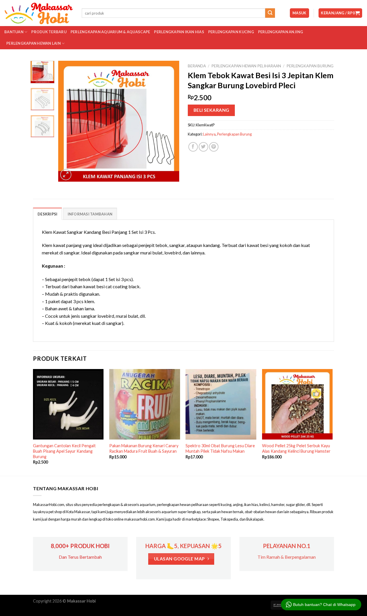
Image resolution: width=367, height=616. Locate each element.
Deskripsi (47, 214)
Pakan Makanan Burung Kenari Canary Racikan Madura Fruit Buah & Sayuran (143, 448)
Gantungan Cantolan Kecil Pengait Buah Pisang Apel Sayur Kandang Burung (64, 451)
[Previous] (68, 121)
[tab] (47, 214)
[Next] (170, 121)
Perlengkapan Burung (309, 66)
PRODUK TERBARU (49, 32)
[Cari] (270, 13)
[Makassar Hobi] (38, 13)
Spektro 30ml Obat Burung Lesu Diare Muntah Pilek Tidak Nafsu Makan (220, 448)
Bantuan (14, 32)
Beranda (197, 66)
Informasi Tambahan (90, 214)
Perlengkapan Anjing (280, 32)
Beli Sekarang (211, 110)
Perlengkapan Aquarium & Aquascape (110, 32)
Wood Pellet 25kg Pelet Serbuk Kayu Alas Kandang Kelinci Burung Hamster (296, 448)
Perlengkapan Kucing (231, 32)
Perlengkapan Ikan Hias (179, 32)
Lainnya (209, 134)
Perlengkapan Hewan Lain (33, 43)
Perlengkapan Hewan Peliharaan (246, 66)
